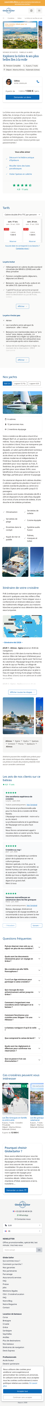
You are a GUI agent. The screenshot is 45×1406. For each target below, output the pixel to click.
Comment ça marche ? (12, 1264)
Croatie (6, 1324)
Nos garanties (9, 1267)
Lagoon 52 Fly (20, 383)
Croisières (11, 18)
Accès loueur (8, 1360)
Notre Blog (7, 1301)
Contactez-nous (24, 1219)
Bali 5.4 (7, 383)
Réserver (13, 241)
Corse (5, 1317)
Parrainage (7, 1274)
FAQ (4, 1281)
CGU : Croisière (9, 1294)
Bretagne (7, 1320)
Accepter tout (22, 1391)
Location (20, 1294)
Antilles (6, 1337)
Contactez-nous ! (22, 248)
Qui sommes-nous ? (11, 1261)
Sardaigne (7, 1330)
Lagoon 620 (34, 383)
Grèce (19, 18)
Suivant (36, 925)
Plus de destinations (11, 1340)
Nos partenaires (10, 1271)
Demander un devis (22, 97)
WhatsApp (23, 1215)
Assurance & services (12, 1277)
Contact (6, 1307)
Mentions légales (10, 1291)
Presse (6, 1284)
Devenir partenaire (11, 1363)
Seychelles (7, 1334)
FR (9, 1231)
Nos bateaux (8, 1344)
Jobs (4, 1287)
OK (39, 1250)
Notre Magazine (10, 1304)
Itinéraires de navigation (13, 1347)
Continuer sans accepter (22, 1397)
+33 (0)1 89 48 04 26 (23, 1211)
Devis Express (9, 1350)
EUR (10, 1225)
